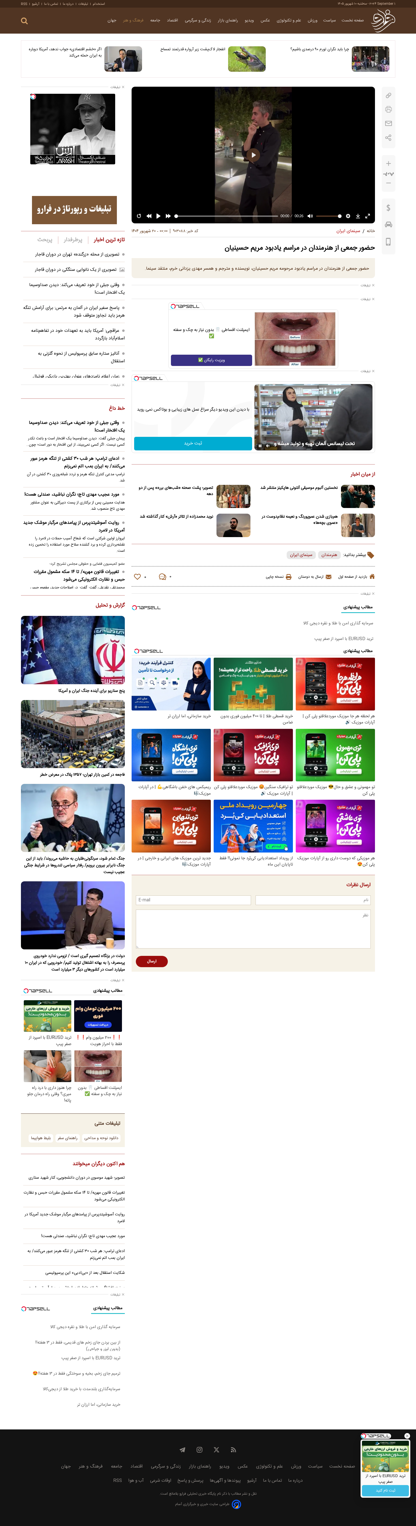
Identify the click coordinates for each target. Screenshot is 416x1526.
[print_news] (388, 109)
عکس (266, 20)
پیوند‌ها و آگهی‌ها (225, 1480)
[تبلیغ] (74, 210)
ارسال (151, 961)
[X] (216, 1449)
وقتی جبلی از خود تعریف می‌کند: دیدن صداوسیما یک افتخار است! (77, 426)
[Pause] (260, 445)
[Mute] (268, 445)
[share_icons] (388, 137)
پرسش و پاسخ (190, 1480)
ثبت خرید (193, 443)
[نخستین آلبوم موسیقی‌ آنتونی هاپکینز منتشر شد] (358, 496)
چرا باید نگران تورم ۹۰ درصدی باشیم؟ (319, 49)
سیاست (329, 20)
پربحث (45, 240)
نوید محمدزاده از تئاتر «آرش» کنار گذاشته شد (176, 517)
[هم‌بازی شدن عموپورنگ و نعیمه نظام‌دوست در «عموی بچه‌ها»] (358, 525)
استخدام (99, 4)
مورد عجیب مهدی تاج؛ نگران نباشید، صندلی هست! (71, 494)
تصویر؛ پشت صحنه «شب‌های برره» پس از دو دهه (176, 491)
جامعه (155, 20)
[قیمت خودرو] (388, 226)
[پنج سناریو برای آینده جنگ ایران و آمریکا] (73, 650)
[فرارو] (383, 20)
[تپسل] (173, 306)
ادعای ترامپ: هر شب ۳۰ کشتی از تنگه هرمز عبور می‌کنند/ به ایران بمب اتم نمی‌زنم (78, 462)
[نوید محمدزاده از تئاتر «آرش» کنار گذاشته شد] (233, 525)
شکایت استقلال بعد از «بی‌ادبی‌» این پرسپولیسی (85, 1273)
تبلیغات (83, 4)
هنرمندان (329, 555)
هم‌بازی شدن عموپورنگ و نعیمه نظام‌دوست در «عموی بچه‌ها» (300, 520)
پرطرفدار (73, 240)
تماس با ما (51, 4)
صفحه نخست (353, 20)
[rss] (233, 1449)
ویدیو (250, 20)
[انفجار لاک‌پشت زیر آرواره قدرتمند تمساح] (247, 59)
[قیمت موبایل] (388, 243)
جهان (112, 20)
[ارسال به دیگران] (388, 123)
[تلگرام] (182, 1449)
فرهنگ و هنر (134, 20)
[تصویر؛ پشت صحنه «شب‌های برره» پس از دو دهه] (233, 496)
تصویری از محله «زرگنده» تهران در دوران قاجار (77, 254)
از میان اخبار (363, 474)
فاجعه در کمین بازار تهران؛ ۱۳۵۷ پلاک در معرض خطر (82, 774)
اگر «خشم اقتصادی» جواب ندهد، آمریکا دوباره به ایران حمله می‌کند (65, 52)
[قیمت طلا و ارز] (388, 209)
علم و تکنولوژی (289, 20)
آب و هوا (136, 1480)
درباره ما (68, 4)
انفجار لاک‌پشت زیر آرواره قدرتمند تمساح (192, 49)
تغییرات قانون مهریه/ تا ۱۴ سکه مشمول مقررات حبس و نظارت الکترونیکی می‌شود (79, 575)
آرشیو (35, 4)
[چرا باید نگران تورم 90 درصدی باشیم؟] (370, 59)
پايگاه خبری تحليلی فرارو (197, 1494)
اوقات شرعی (160, 1480)
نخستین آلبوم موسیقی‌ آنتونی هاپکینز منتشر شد (299, 488)
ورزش (313, 20)
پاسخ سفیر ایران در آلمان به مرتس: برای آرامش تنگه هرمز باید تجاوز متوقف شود (74, 311)
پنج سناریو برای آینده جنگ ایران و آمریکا (91, 691)
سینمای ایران (301, 555)
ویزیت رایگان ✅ (211, 360)
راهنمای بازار (228, 20)
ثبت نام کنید (385, 1490)
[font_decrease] (389, 183)
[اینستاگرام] (199, 1449)
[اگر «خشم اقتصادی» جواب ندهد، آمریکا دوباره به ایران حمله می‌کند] (123, 59)
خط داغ (117, 409)
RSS (24, 4)
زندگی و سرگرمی (198, 20)
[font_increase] (389, 164)
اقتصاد (173, 20)
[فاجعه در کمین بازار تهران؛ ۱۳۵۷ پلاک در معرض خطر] (73, 734)
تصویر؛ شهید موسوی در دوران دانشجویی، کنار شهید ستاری (77, 1177)
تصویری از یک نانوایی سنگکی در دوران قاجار (76, 270)
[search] (24, 21)
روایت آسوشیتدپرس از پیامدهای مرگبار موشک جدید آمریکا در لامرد (74, 526)
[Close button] (407, 1436)
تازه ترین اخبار (109, 240)
